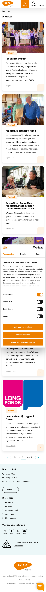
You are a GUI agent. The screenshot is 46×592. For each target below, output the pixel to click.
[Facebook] (11, 531)
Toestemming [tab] (8, 254)
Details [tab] (23, 254)
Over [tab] (38, 254)
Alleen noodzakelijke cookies (23, 342)
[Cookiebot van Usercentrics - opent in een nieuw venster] (33, 247)
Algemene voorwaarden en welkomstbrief (23, 583)
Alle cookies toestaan (23, 327)
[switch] (40, 302)
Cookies (19, 579)
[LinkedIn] (18, 531)
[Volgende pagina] (38, 457)
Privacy (27, 579)
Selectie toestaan (23, 335)
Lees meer (18, 546)
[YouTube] (24, 531)
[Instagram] (5, 531)
